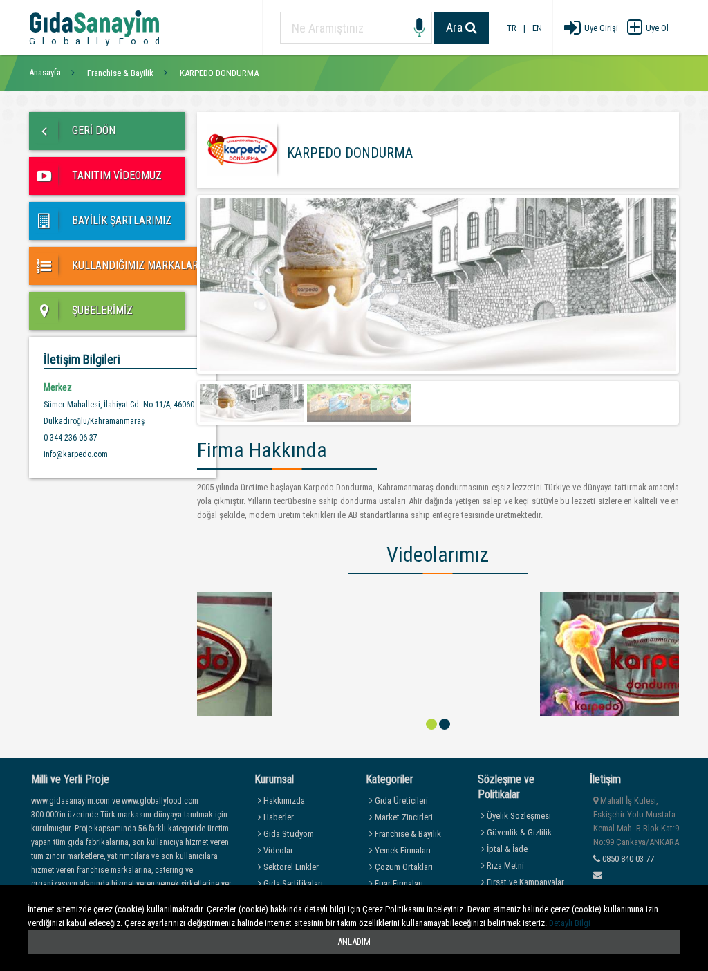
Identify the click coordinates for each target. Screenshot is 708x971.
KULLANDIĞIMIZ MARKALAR (133, 265)
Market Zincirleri (403, 817)
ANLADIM (354, 941)
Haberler (277, 817)
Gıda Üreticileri (400, 800)
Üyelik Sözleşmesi (518, 816)
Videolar (277, 850)
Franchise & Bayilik (407, 834)
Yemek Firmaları (402, 850)
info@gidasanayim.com (634, 889)
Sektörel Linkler (290, 867)
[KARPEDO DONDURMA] (438, 654)
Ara (455, 27)
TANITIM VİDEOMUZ (115, 175)
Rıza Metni (504, 865)
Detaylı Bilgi (569, 923)
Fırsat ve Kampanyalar (524, 882)
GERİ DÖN (92, 130)
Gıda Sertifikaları (292, 883)
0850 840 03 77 (627, 858)
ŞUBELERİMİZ (101, 310)
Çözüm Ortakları (403, 867)
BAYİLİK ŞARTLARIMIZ (120, 220)
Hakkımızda (283, 800)
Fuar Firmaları (398, 883)
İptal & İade (506, 849)
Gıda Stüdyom (287, 834)
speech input (419, 28)
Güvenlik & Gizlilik (518, 832)
